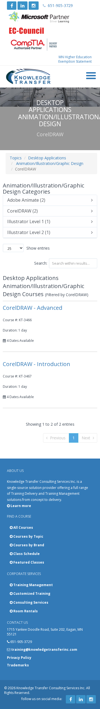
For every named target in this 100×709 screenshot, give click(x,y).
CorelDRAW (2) (22, 211)
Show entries (38, 248)
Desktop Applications (47, 157)
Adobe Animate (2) (26, 200)
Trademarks (18, 665)
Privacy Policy (19, 657)
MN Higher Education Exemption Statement (75, 59)
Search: (40, 263)
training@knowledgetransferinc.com (44, 649)
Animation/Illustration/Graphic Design (49, 163)
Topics (16, 157)
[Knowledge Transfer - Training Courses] (28, 76)
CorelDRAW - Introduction (36, 364)
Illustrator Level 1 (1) (28, 221)
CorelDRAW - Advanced (32, 307)
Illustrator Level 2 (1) (28, 232)
